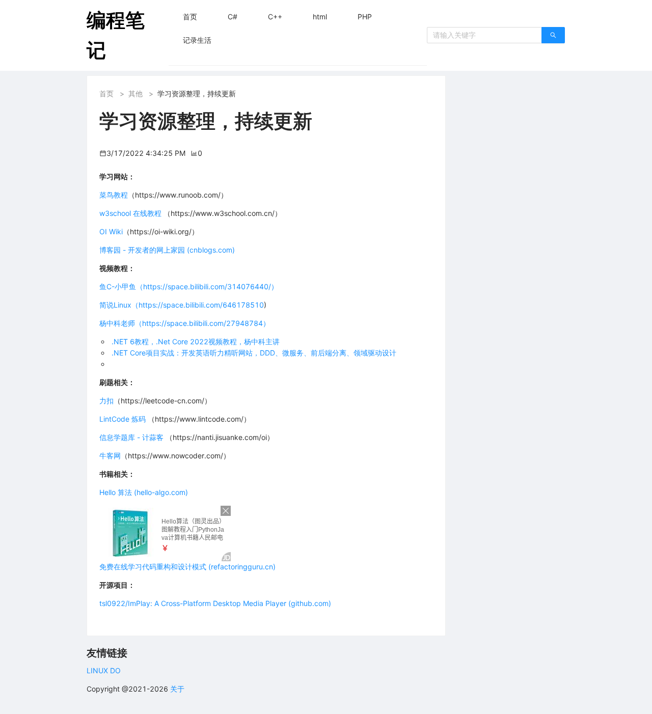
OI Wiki (111, 231)
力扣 (106, 400)
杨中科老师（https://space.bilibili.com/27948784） (184, 323)
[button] (190, 16)
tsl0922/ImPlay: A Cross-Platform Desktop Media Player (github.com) (215, 603)
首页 (106, 93)
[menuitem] (190, 16)
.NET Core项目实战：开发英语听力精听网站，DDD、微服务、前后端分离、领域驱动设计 (254, 352)
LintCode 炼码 (122, 419)
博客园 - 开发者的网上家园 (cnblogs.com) (167, 249)
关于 (177, 688)
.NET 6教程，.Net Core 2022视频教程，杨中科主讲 (196, 341)
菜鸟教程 (113, 194)
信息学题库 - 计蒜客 (132, 437)
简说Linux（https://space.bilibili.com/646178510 (181, 304)
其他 (135, 93)
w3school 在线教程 (130, 213)
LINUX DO (104, 670)
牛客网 (110, 455)
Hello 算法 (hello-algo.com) (143, 492)
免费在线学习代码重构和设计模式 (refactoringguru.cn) (187, 566)
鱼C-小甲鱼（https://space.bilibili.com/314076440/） (188, 286)
